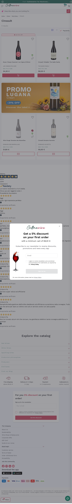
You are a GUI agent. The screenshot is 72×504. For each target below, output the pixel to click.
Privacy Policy (37, 277)
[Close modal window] (59, 226)
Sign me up (41, 271)
